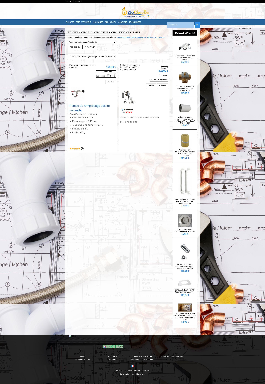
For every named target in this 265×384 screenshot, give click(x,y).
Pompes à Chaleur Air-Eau (142, 356)
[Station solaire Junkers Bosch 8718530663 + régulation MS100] (128, 105)
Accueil (82, 356)
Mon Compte (110, 22)
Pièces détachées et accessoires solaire (99, 37)
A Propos (70, 22)
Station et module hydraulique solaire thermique (140, 37)
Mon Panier (98, 22)
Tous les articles (74, 37)
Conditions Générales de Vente (142, 359)
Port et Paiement (83, 22)
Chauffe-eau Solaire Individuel (172, 356)
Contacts (122, 22)
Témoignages (135, 22)
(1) (82, 148)
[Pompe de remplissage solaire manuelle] (77, 101)
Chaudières (112, 356)
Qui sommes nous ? (82, 359)
